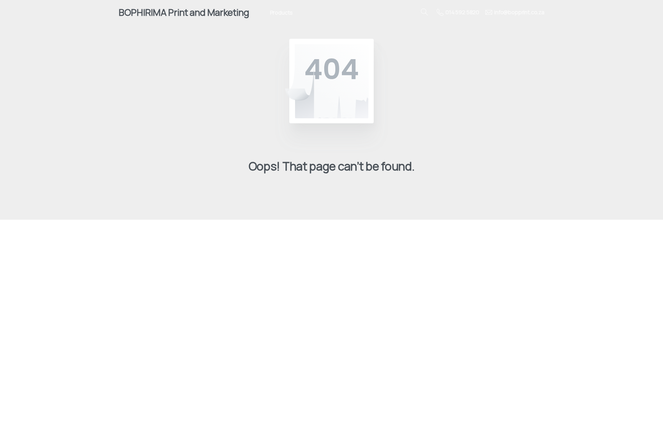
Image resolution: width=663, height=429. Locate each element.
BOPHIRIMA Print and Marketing (184, 12)
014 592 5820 (462, 12)
